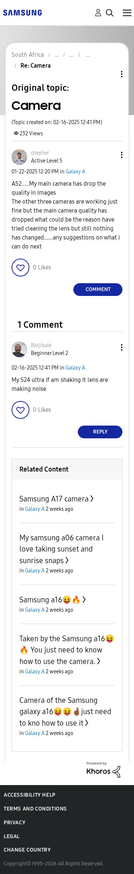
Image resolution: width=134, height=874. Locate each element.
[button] (109, 155)
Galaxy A (75, 172)
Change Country (27, 850)
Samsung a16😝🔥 (50, 599)
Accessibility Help (29, 795)
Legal (12, 836)
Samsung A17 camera (54, 498)
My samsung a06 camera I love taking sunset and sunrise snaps (61, 549)
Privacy (14, 822)
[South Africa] (22, 12)
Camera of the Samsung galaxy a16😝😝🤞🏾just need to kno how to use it (65, 712)
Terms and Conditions (35, 809)
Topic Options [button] (109, 74)
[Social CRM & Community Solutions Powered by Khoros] (103, 769)
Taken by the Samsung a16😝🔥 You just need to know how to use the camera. (66, 650)
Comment (98, 289)
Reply (100, 432)
